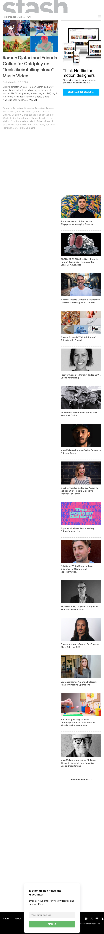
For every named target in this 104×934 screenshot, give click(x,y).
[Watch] (33, 100)
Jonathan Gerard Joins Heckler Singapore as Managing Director (77, 223)
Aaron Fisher (42, 111)
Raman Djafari (10, 127)
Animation (18, 108)
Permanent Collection (17, 17)
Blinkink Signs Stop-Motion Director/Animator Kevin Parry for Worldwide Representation (78, 722)
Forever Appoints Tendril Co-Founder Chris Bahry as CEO (80, 645)
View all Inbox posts (81, 779)
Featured (50, 108)
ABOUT (18, 919)
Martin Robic (36, 121)
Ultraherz (30, 127)
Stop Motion (23, 111)
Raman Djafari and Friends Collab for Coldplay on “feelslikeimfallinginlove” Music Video (30, 67)
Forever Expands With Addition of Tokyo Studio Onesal (78, 339)
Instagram (86, 918)
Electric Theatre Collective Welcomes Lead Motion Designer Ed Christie (80, 301)
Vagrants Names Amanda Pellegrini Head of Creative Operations (79, 683)
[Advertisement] (30, 158)
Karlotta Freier (45, 118)
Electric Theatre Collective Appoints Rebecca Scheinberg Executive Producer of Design (79, 491)
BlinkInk (6, 114)
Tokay (21, 127)
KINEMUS (7, 121)
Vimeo (96, 918)
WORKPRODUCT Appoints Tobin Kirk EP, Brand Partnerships (79, 608)
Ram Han (50, 124)
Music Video (9, 111)
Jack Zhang (31, 118)
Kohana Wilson (21, 121)
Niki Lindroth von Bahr (33, 124)
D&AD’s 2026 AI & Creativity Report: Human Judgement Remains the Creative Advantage (79, 262)
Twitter (91, 918)
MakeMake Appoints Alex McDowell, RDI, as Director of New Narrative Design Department (79, 763)
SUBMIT (6, 919)
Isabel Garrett (17, 118)
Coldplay (16, 114)
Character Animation (34, 108)
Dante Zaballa (29, 114)
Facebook (102, 918)
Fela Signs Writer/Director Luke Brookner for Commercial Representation (77, 569)
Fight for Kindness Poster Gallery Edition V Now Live (77, 530)
